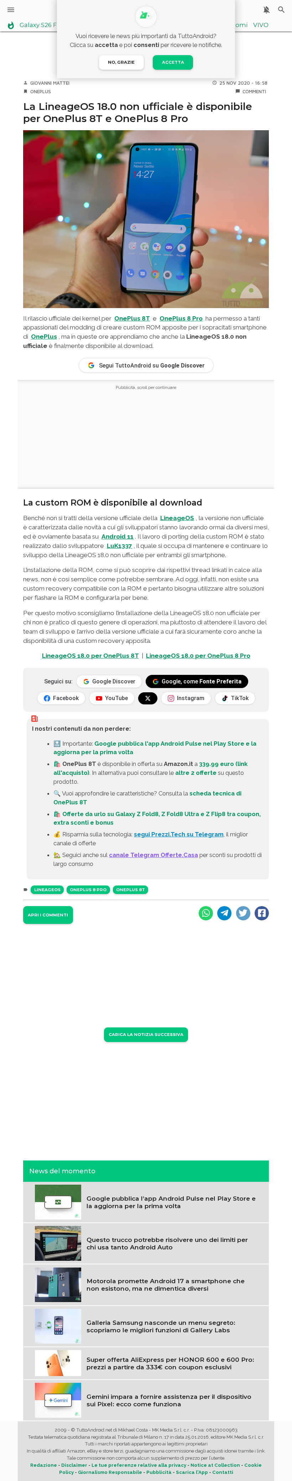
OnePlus (40, 91)
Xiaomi (236, 25)
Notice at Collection (215, 1465)
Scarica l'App (192, 1472)
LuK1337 (119, 545)
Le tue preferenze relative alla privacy (139, 1465)
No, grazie (121, 62)
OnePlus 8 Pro (181, 318)
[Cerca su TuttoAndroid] (281, 9)
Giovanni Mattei (49, 83)
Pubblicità (159, 1472)
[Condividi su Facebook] (262, 913)
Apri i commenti (48, 915)
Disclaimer (74, 1465)
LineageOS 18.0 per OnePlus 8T (90, 655)
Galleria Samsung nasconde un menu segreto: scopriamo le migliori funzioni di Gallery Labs (161, 1326)
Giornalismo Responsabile (110, 1472)
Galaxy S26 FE (40, 25)
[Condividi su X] (243, 913)
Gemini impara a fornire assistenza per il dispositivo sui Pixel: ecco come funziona (169, 1400)
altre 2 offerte (196, 772)
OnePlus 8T (132, 318)
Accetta (173, 62)
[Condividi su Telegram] (224, 913)
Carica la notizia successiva (146, 1034)
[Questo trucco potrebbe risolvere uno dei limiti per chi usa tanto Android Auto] (58, 1243)
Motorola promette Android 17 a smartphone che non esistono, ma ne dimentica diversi (166, 1284)
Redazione (43, 1465)
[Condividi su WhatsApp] (206, 913)
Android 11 (117, 536)
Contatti (222, 1472)
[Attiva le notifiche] (266, 10)
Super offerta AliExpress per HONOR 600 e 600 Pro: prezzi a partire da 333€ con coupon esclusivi (170, 1363)
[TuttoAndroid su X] (147, 698)
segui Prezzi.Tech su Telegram (179, 834)
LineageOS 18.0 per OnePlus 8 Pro (198, 655)
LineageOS (177, 518)
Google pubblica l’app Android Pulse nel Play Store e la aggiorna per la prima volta (171, 1202)
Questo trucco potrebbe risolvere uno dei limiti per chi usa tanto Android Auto (167, 1243)
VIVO (260, 25)
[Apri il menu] (10, 9)
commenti (254, 91)
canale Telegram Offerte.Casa (153, 854)
